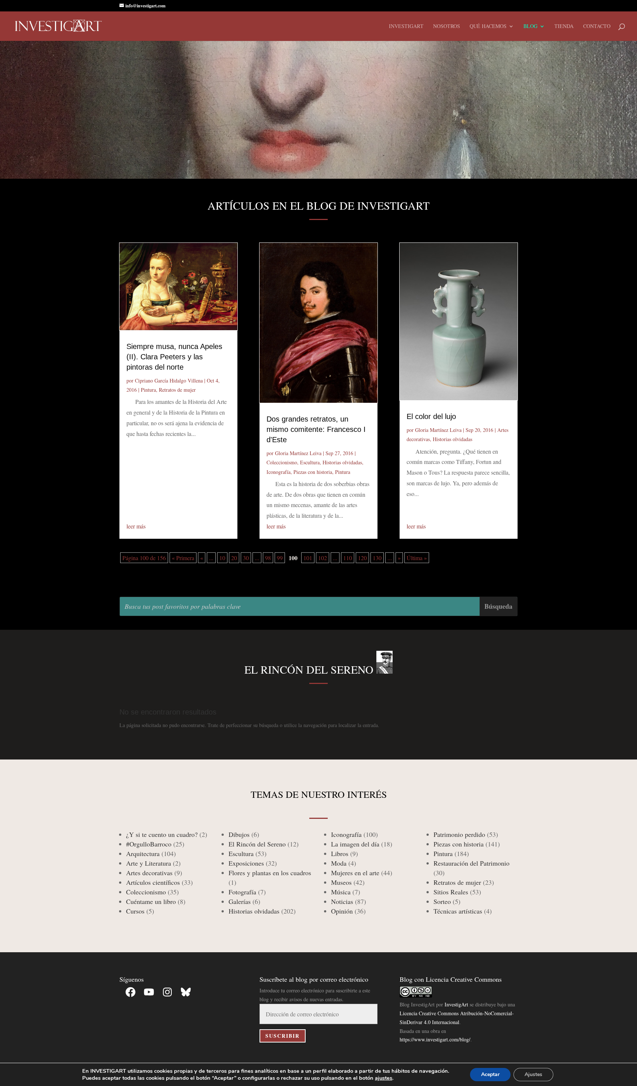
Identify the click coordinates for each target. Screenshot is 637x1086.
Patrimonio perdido (459, 834)
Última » (417, 558)
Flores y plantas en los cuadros (270, 872)
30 (246, 558)
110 (347, 558)
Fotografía (242, 891)
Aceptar (490, 1074)
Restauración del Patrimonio (471, 863)
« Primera (183, 558)
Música (341, 891)
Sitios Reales (451, 891)
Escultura (310, 462)
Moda (339, 863)
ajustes (383, 1078)
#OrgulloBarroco (148, 843)
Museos (341, 882)
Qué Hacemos (488, 26)
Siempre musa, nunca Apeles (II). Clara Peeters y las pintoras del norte (174, 356)
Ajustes (533, 1074)
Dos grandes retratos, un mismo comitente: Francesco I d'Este (316, 429)
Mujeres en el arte (355, 872)
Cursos (135, 911)
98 (268, 558)
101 (307, 558)
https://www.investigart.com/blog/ (435, 1039)
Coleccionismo (282, 462)
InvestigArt (456, 1004)
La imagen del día (355, 843)
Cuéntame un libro (151, 901)
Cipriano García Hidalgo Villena (169, 380)
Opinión (342, 911)
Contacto (596, 26)
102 (322, 558)
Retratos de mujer (177, 389)
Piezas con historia (312, 471)
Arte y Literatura (148, 863)
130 (377, 558)
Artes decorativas (149, 872)
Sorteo (442, 901)
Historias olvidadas (342, 462)
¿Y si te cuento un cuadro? (162, 834)
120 (362, 558)
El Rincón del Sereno (257, 843)
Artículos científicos (153, 882)
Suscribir (282, 1036)
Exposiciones (246, 863)
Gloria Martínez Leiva (298, 453)
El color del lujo (431, 416)
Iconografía (278, 471)
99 (280, 558)
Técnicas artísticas (458, 911)
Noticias (342, 901)
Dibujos (239, 834)
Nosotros (446, 26)
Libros (339, 853)
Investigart (406, 26)
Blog (530, 26)
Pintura (148, 389)
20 (234, 558)
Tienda (564, 26)
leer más (136, 526)
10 (222, 558)
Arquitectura (143, 853)
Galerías (240, 901)
